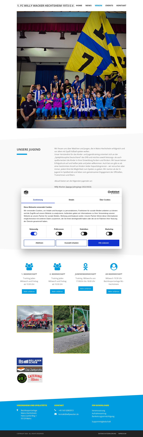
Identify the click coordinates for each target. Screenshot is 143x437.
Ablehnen (39, 243)
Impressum (122, 434)
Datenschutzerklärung (107, 434)
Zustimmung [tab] (38, 200)
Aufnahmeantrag (99, 413)
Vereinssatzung (98, 410)
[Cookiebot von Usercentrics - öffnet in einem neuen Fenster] (109, 192)
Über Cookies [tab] (105, 200)
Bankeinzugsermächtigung (103, 416)
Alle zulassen (103, 243)
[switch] (59, 233)
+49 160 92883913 (66, 410)
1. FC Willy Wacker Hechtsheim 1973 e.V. (45, 5)
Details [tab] (71, 200)
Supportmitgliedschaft (101, 421)
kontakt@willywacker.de (69, 414)
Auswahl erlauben (71, 243)
